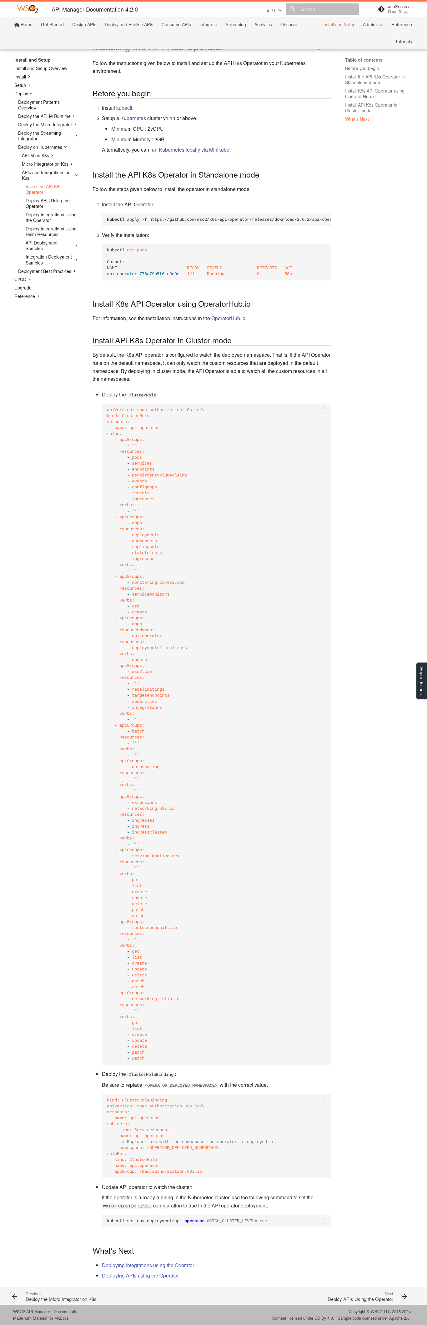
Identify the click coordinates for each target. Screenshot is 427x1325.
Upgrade (23, 287)
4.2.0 (272, 10)
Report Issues (422, 681)
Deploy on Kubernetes (40, 147)
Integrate (208, 24)
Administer (373, 24)
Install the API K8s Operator (44, 189)
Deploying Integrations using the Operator (148, 1265)
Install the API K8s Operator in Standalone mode (375, 79)
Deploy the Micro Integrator (45, 124)
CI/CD (20, 279)
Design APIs (84, 24)
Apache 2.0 (399, 1318)
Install (20, 76)
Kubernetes (133, 118)
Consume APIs (176, 24)
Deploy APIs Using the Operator (48, 203)
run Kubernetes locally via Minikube (189, 149)
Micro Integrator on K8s (45, 164)
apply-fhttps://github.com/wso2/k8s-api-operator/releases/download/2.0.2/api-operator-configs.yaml (219, 219)
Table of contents (364, 60)
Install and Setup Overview (40, 68)
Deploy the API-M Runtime (44, 116)
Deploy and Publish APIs (129, 24)
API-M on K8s (35, 155)
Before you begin (362, 68)
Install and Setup (338, 24)
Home (26, 24)
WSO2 (377, 1311)
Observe (288, 24)
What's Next (357, 119)
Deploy (21, 93)
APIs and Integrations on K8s (46, 175)
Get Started (52, 24)
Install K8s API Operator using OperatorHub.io (374, 93)
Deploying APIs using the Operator (140, 1275)
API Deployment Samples (42, 245)
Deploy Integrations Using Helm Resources (51, 231)
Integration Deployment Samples (49, 259)
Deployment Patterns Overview (39, 104)
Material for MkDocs (50, 1318)
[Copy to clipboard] (325, 220)
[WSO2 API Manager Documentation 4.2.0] (27, 9)
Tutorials (403, 41)
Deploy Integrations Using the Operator (51, 217)
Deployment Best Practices (44, 271)
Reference (401, 24)
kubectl (124, 107)
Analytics (263, 24)
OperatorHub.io (228, 318)
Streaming (236, 24)
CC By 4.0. (324, 1318)
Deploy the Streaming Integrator (39, 135)
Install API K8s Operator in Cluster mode (371, 107)
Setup (20, 85)
